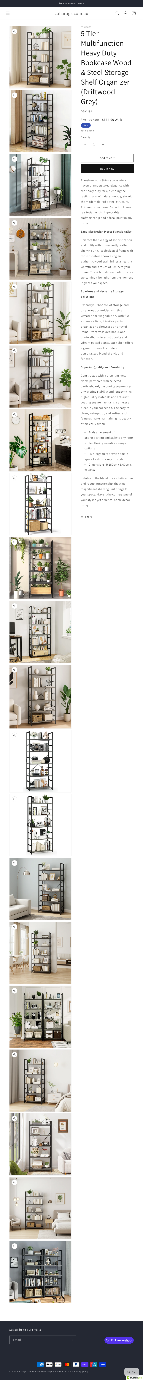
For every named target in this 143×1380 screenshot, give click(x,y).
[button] (8, 13)
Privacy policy (81, 1371)
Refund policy (64, 1371)
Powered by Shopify (44, 1371)
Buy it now (107, 168)
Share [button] (88, 516)
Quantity (85, 137)
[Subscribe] (72, 1340)
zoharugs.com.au (25, 1371)
